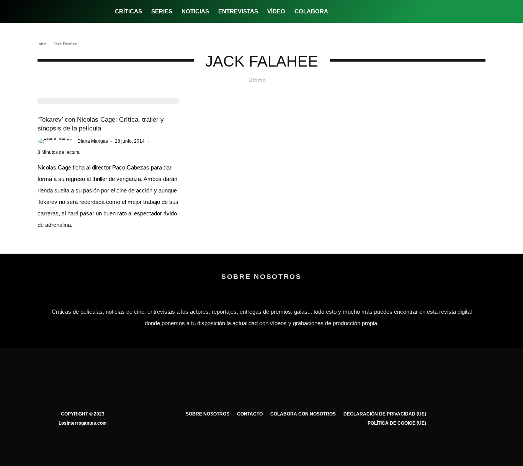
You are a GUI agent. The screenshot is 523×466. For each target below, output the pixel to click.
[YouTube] (377, 11)
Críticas (128, 11)
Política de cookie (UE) (397, 423)
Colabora (311, 11)
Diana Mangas (92, 141)
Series (161, 11)
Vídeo (276, 11)
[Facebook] (339, 11)
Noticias (195, 11)
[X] (351, 11)
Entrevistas (238, 11)
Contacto (250, 414)
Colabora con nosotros (303, 414)
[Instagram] (364, 11)
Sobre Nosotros (207, 414)
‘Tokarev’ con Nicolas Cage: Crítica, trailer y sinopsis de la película (101, 124)
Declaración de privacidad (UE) (384, 414)
